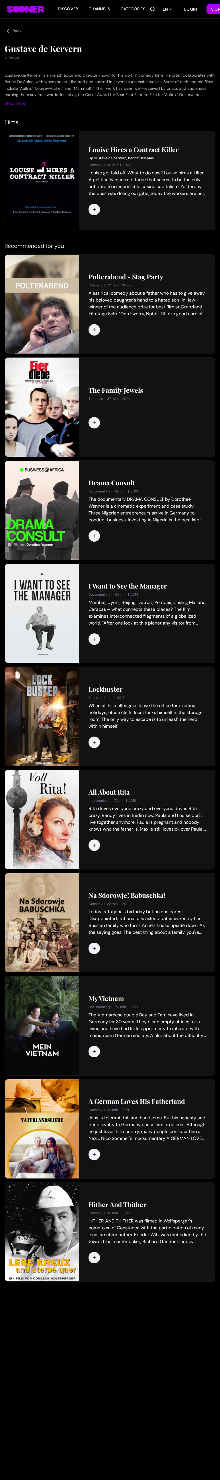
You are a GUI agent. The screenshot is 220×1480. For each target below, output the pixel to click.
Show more (15, 103)
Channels (99, 8)
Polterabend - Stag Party (126, 277)
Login (190, 9)
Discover (68, 8)
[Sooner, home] (25, 9)
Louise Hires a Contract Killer (134, 149)
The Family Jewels (116, 390)
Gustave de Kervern (110, 158)
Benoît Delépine (141, 158)
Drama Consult (112, 483)
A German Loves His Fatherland (137, 1101)
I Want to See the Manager (128, 586)
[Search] (153, 9)
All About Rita (109, 792)
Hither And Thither (117, 1204)
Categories (133, 8)
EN (165, 9)
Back (17, 30)
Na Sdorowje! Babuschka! (127, 895)
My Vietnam (106, 998)
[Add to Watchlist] (94, 209)
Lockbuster (106, 689)
